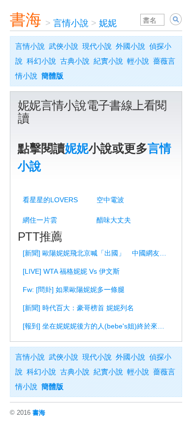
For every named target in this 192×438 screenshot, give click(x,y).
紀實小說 (108, 61)
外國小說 (130, 46)
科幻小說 (41, 61)
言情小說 (71, 23)
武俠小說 (63, 46)
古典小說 (75, 61)
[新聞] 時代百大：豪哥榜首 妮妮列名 (78, 308)
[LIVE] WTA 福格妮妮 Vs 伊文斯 (71, 271)
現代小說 (97, 46)
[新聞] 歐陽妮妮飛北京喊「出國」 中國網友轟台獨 (97, 253)
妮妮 (108, 23)
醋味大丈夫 (113, 220)
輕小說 (138, 61)
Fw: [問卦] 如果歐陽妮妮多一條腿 (74, 289)
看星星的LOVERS (50, 200)
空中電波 (110, 200)
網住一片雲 (40, 220)
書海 (25, 20)
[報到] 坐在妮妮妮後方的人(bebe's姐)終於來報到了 (97, 326)
